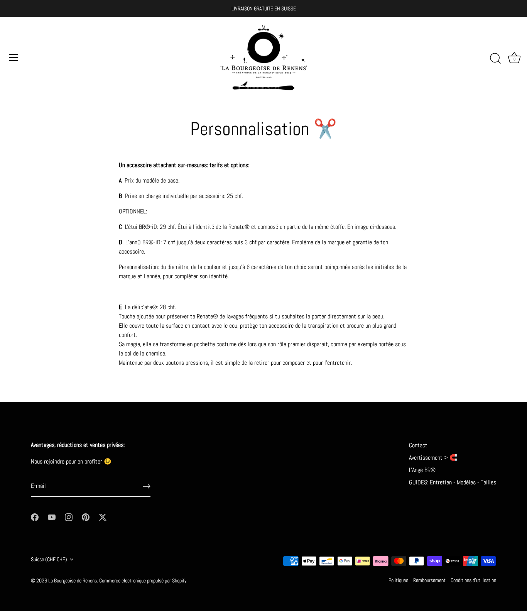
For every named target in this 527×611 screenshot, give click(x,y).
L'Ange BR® (422, 470)
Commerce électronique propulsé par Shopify (143, 580)
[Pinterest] (86, 517)
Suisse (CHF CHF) (49, 559)
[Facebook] (35, 517)
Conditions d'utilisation (473, 580)
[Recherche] (495, 58)
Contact (418, 445)
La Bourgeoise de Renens (72, 580)
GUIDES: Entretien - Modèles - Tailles (452, 482)
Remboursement (429, 580)
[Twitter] (102, 517)
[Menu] (13, 57)
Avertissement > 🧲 (433, 458)
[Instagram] (69, 517)
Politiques (398, 580)
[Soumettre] (146, 486)
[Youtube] (52, 517)
